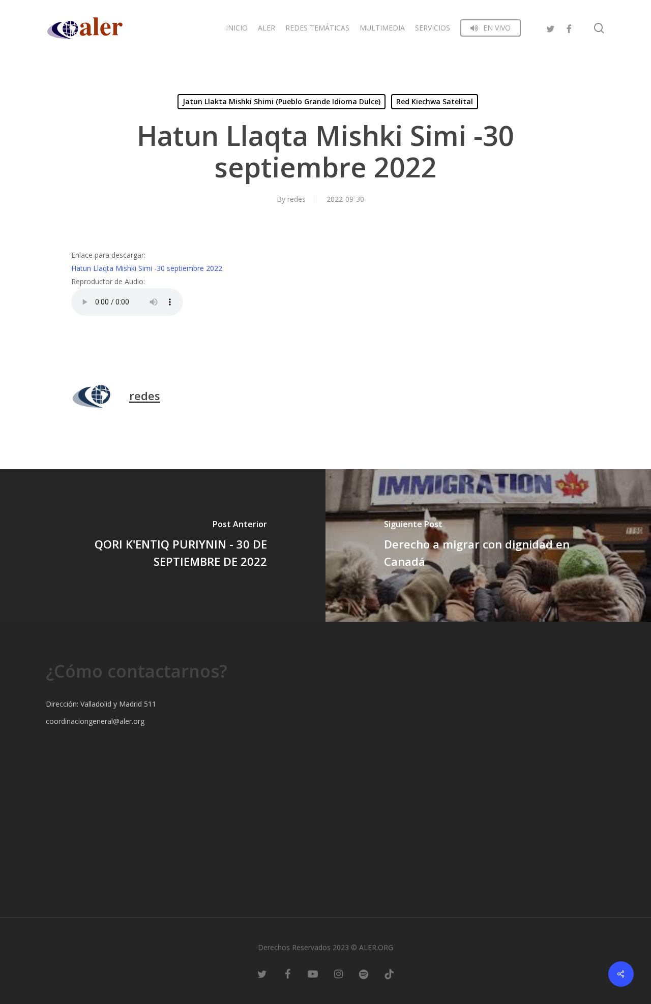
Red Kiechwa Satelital (434, 101)
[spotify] (363, 973)
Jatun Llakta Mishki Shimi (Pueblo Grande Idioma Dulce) (281, 101)
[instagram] (338, 973)
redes (296, 199)
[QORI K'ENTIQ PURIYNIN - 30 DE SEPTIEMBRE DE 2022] (163, 545)
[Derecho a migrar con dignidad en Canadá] (488, 545)
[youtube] (312, 973)
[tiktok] (389, 973)
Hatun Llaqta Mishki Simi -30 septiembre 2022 (146, 268)
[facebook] (568, 28)
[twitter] (550, 28)
